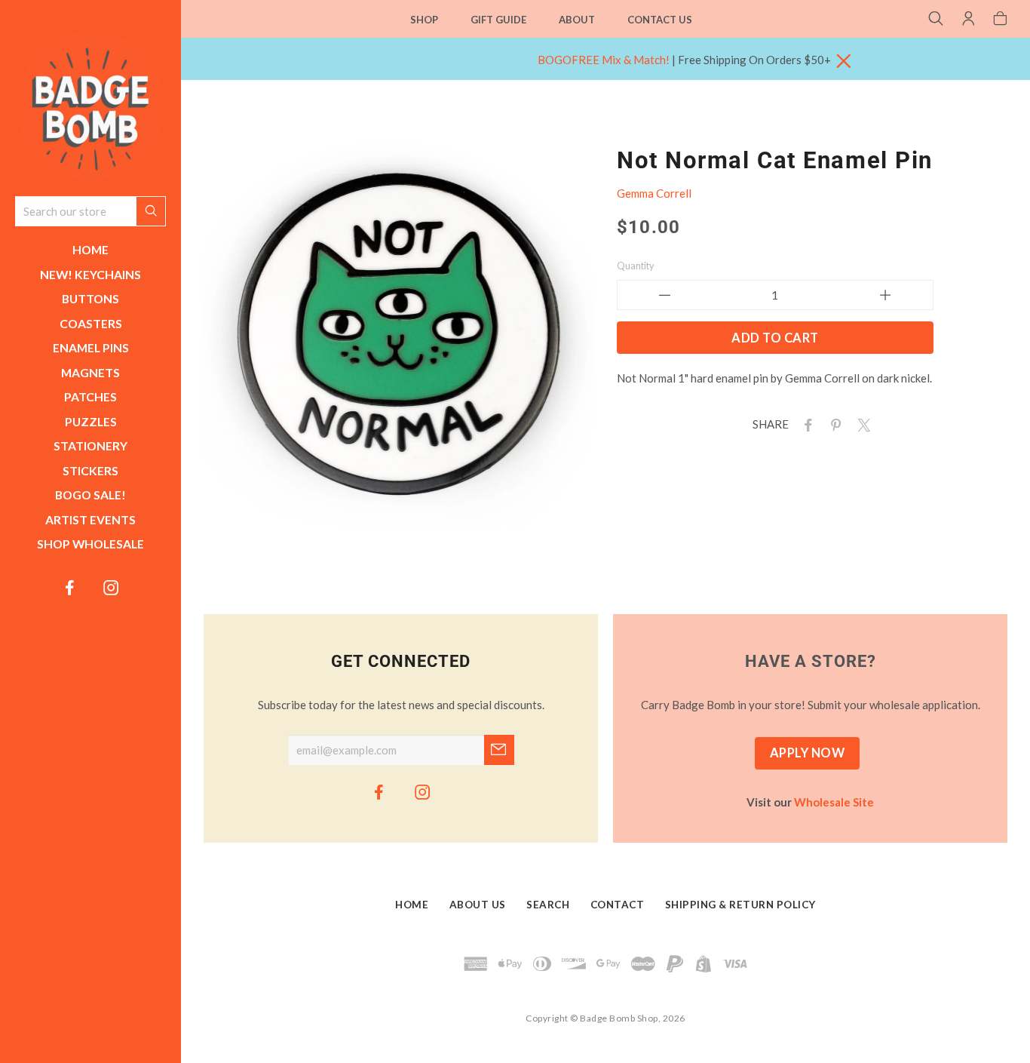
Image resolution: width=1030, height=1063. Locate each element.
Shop (424, 20)
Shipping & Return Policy (740, 905)
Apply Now (807, 752)
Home (90, 249)
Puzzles (91, 421)
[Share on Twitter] (861, 424)
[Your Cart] (1000, 19)
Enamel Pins (91, 347)
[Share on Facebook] (805, 424)
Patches (90, 396)
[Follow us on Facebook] (70, 587)
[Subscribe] (499, 750)
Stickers (90, 470)
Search (547, 905)
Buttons (90, 298)
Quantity (635, 266)
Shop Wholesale (90, 543)
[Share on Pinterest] (833, 424)
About (577, 20)
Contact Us (659, 20)
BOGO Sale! (90, 494)
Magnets (90, 372)
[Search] (936, 19)
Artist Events (90, 519)
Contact (617, 905)
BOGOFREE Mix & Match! (604, 59)
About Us (477, 905)
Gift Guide (498, 20)
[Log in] (968, 19)
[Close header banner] (843, 62)
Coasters (91, 323)
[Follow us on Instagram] (111, 587)
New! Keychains (90, 274)
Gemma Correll (654, 193)
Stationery (90, 445)
